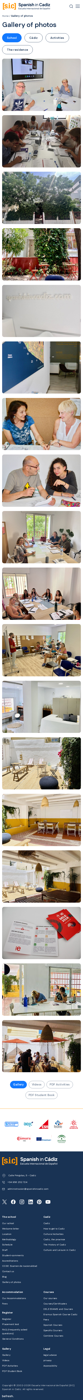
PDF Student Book (41, 1095)
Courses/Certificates (55, 1303)
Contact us (8, 1271)
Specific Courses (52, 1330)
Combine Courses (53, 1336)
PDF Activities (60, 1085)
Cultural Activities (53, 1234)
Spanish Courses (52, 1325)
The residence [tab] (17, 50)
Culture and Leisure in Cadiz (59, 1250)
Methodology (9, 1239)
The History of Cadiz (54, 1244)
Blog (4, 1276)
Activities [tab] (57, 38)
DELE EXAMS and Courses (58, 1309)
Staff (5, 1250)
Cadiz (46, 1223)
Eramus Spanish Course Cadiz (60, 1314)
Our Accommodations (14, 1298)
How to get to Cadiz (54, 1228)
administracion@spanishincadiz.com (28, 1189)
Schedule (7, 1244)
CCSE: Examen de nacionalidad (19, 1266)
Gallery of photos (11, 1282)
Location (6, 1234)
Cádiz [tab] (33, 38)
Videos (37, 1085)
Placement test (10, 1324)
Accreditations (10, 1261)
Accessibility (50, 1366)
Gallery (18, 1085)
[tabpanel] (41, 563)
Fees (5, 1303)
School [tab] (12, 38)
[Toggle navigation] (77, 6)
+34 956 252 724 (17, 1182)
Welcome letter (10, 1228)
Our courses (50, 1298)
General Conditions (13, 1339)
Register (6, 1319)
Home (5, 16)
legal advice (50, 1355)
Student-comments (13, 1255)
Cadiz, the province (54, 1239)
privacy (47, 1360)
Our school (8, 1223)
